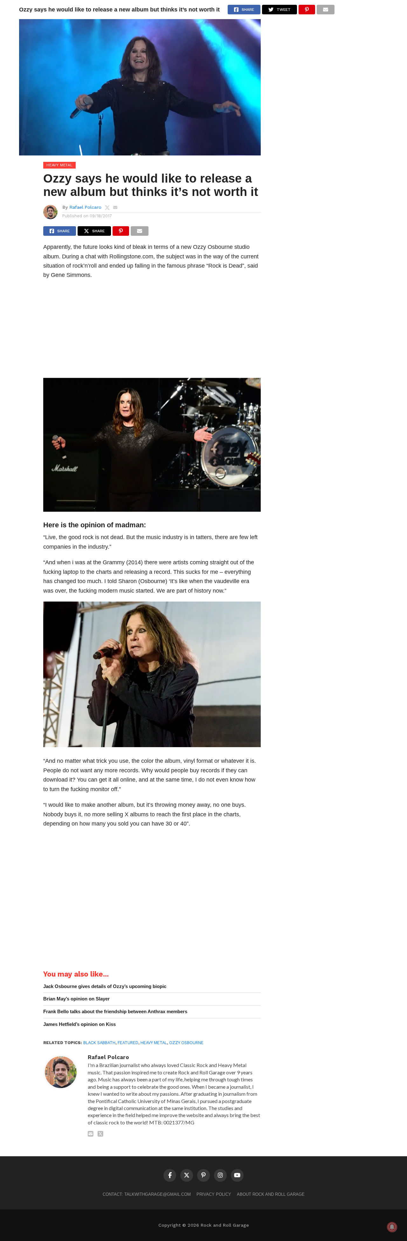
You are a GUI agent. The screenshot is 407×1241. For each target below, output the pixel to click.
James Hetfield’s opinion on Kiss (79, 1024)
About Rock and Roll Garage (271, 1194)
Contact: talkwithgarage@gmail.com (147, 1194)
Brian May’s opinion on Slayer (76, 998)
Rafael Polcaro (85, 207)
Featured (128, 1042)
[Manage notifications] (392, 1227)
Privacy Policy (214, 1194)
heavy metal (154, 1042)
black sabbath (99, 1042)
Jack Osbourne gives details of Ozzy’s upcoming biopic (104, 986)
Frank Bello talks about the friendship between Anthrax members (115, 1011)
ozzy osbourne (186, 1042)
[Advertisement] (152, 330)
